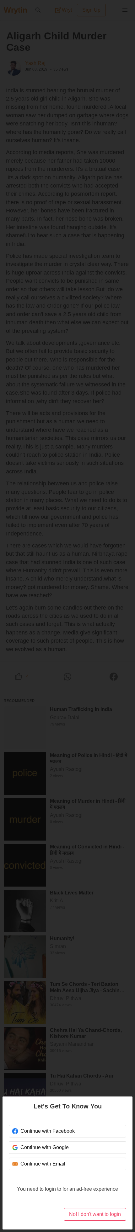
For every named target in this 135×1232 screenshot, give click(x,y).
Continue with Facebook (47, 1131)
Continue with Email (42, 1163)
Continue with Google (44, 1147)
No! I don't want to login (95, 1214)
